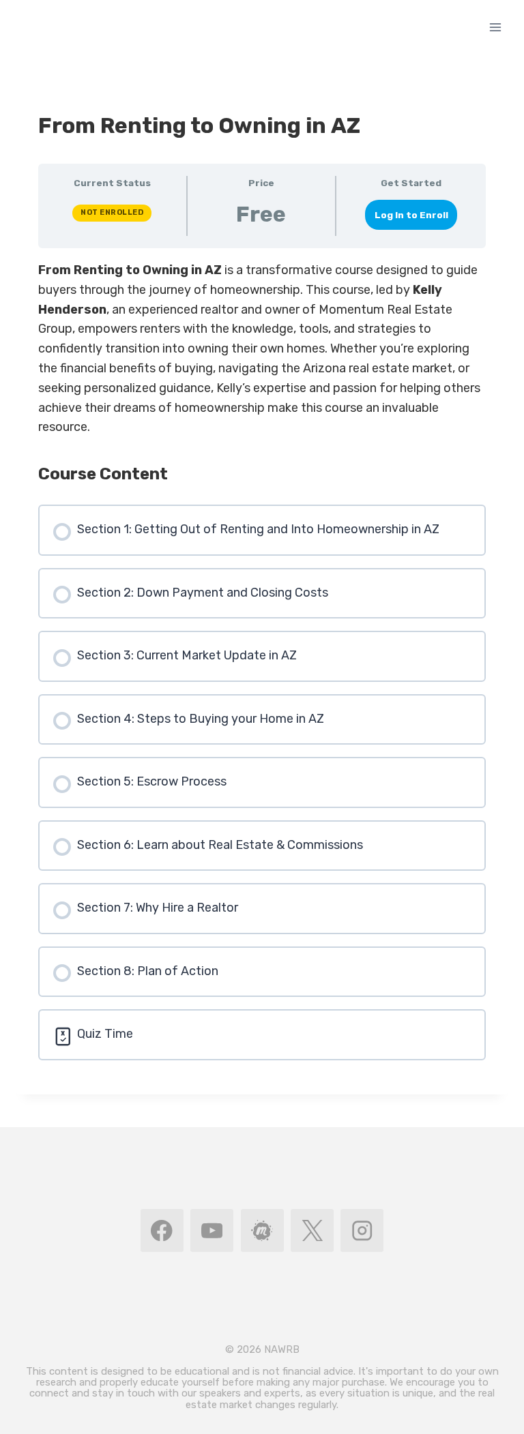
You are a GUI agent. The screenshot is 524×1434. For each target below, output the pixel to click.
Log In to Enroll (411, 214)
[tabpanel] (262, 348)
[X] (312, 1230)
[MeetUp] (262, 1230)
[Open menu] (495, 27)
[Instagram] (361, 1230)
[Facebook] (162, 1230)
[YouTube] (211, 1230)
